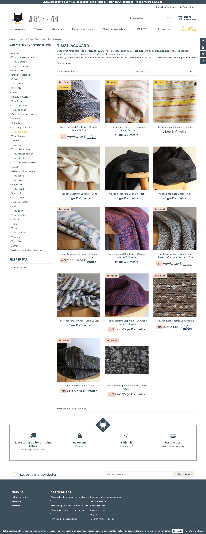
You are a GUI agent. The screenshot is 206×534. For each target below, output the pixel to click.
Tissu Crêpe (17, 83)
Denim (14, 92)
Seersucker (17, 193)
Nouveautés (17, 29)
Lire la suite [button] (63, 63)
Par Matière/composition (30, 45)
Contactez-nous (97, 510)
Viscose (15, 237)
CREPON (16, 88)
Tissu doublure (19, 105)
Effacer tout (20, 267)
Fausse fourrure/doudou (24, 114)
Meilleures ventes (19, 497)
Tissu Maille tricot (21, 149)
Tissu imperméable (21, 127)
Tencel (15, 219)
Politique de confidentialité (64, 519)
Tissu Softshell (19, 202)
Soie (13, 206)
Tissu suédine (18, 215)
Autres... (15, 245)
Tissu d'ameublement (23, 57)
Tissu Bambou (19, 61)
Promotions (165, 29)
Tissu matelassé (20, 158)
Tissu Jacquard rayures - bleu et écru (78, 320)
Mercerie (57, 29)
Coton (14, 79)
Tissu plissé (17, 175)
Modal (14, 167)
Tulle (14, 224)
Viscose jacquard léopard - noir (126, 193)
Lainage (15, 140)
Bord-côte (17, 70)
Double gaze (18, 101)
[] (168, 18)
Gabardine (16, 123)
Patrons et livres (82, 29)
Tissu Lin (16, 145)
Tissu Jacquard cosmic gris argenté (174, 320)
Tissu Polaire (18, 180)
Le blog (189, 29)
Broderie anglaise (20, 74)
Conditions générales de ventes (105, 497)
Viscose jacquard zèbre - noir (174, 193)
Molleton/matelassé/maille (26, 250)
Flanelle (15, 118)
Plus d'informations (193, 531)
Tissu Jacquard (19, 132)
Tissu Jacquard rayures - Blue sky (78, 254)
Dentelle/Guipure (21, 96)
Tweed (15, 228)
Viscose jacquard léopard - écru (79, 193)
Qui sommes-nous (98, 501)
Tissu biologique (20, 66)
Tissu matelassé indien (23, 162)
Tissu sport (17, 210)
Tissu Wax (16, 241)
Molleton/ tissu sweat (23, 171)
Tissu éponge (18, 110)
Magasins (94, 514)
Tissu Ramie (17, 188)
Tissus (38, 29)
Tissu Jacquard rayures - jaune (175, 127)
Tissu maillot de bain (22, 153)
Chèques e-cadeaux (115, 29)
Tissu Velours (18, 232)
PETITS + (143, 29)
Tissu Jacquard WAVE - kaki (79, 385)
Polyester (16, 184)
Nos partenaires (97, 506)
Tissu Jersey (18, 136)
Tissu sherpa (18, 197)
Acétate (15, 53)
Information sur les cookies (102, 519)
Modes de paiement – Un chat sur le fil (69, 506)
